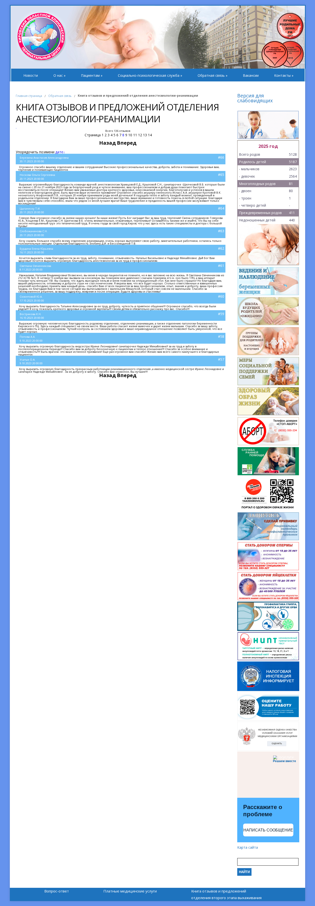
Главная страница (29, 96)
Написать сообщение (268, 830)
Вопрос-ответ (56, 891)
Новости (30, 75)
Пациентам (91, 75)
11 (135, 135)
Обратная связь (212, 75)
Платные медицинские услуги (130, 891)
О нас (59, 75)
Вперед (127, 142)
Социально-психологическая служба (150, 75)
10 (130, 135)
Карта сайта (247, 847)
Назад (107, 142)
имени (49, 152)
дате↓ (60, 152)
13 (145, 135)
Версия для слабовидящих (255, 98)
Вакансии (251, 75)
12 (140, 135)
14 (150, 135)
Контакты (283, 75)
